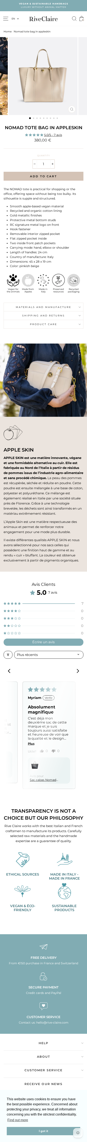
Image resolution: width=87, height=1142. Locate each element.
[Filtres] (8, 655)
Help (43, 1043)
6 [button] (47, 119)
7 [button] (51, 119)
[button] (34, 135)
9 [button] (58, 119)
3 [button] (37, 119)
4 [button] (41, 119)
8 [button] (54, 119)
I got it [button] (43, 1131)
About (43, 1057)
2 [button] (34, 119)
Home (8, 31)
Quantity (43, 155)
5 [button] (44, 119)
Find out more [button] (17, 1120)
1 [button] (30, 118)
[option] (43, 5)
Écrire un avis (43, 642)
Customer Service (43, 1070)
